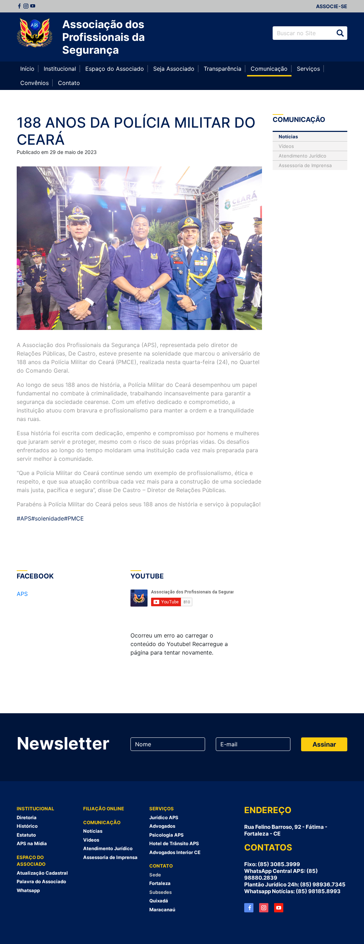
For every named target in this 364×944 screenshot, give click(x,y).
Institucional (60, 68)
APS (22, 593)
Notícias (288, 136)
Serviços (308, 68)
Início (27, 68)
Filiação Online (103, 808)
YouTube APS (278, 907)
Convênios (34, 82)
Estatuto (26, 835)
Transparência (222, 68)
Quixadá (158, 900)
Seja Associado (173, 68)
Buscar (340, 33)
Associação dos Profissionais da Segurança (103, 37)
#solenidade (47, 518)
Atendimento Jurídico (302, 156)
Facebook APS (248, 907)
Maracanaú (162, 909)
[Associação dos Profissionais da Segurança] (34, 33)
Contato (69, 82)
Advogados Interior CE (174, 852)
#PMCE (74, 518)
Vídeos (286, 146)
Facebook (19, 6)
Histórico (27, 826)
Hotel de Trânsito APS (174, 843)
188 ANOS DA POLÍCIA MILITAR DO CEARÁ (136, 131)
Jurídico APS (163, 817)
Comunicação (269, 68)
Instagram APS (263, 907)
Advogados (162, 826)
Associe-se (331, 6)
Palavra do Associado (41, 881)
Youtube (32, 6)
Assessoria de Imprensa (305, 165)
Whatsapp (28, 890)
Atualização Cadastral (42, 873)
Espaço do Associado (114, 68)
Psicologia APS (166, 835)
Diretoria (27, 817)
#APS (24, 518)
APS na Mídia (32, 843)
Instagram (25, 6)
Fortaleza (160, 883)
